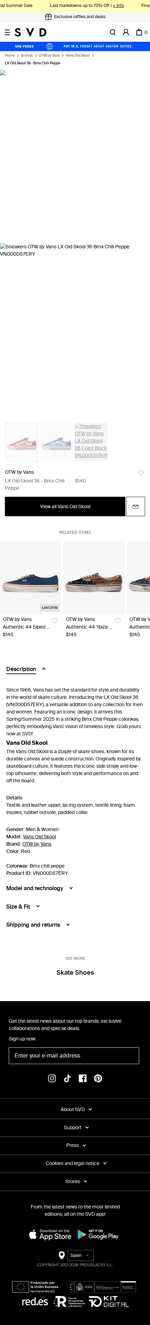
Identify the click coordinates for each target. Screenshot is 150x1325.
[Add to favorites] (140, 473)
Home (10, 56)
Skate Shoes (75, 972)
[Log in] (126, 32)
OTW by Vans (49, 56)
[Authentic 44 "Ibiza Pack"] (94, 577)
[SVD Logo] (30, 32)
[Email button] (135, 506)
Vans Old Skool (78, 56)
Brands (27, 56)
